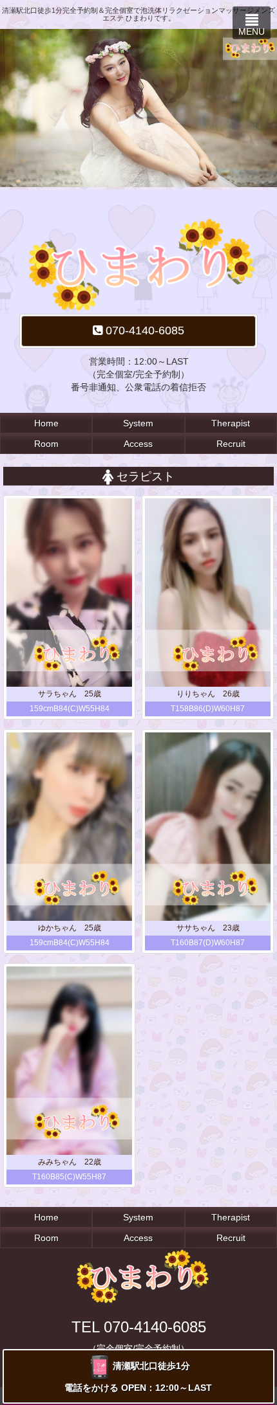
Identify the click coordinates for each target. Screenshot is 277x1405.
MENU (251, 31)
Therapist (230, 423)
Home (46, 423)
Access (138, 444)
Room (46, 444)
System (138, 423)
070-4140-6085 (143, 330)
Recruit (230, 444)
